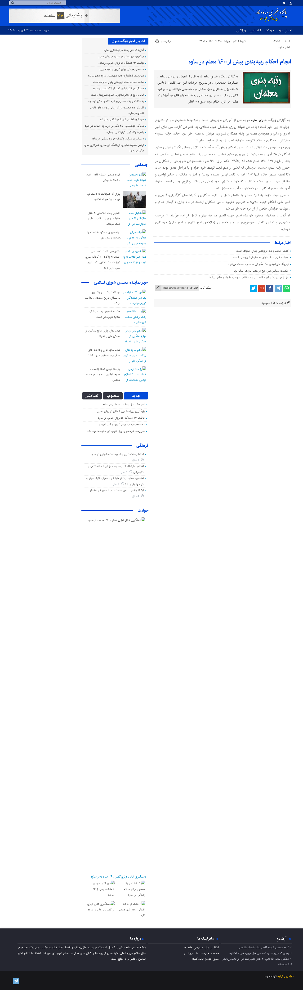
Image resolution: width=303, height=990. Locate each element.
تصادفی (91, 395)
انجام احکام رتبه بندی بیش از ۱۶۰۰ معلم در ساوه (239, 62)
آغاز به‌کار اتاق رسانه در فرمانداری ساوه (124, 50)
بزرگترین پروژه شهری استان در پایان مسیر (121, 56)
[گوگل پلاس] (261, 288)
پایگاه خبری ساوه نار (261, 120)
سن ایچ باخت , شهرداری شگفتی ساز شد (122, 119)
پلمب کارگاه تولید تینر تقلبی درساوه (125, 132)
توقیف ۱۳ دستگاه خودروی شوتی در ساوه (121, 63)
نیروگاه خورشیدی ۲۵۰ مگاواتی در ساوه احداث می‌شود (258, 264)
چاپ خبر (165, 41)
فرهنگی (142, 446)
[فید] (290, 3)
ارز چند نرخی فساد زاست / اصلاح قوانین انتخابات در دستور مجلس (102, 374)
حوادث (269, 30)
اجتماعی (141, 165)
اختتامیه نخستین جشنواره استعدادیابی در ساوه (117, 454)
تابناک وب (270, 976)
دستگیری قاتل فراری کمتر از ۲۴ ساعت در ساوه (118, 88)
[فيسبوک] (269, 288)
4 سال (136, 460)
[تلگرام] (284, 3)
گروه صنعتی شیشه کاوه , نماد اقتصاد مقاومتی (263, 947)
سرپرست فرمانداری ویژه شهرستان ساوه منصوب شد (116, 75)
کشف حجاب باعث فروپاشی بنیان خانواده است (262, 251)
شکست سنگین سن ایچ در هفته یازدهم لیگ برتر (261, 271)
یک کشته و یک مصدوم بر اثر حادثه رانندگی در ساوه (116, 101)
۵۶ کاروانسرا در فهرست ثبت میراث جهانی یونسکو (116, 490)
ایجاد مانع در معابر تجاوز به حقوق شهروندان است (261, 257)
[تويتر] (253, 288)
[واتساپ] (286, 288)
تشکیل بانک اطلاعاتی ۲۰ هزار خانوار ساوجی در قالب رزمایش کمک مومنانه (103, 218)
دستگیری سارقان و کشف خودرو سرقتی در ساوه (118, 138)
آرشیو (282, 939)
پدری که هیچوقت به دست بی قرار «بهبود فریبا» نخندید (259, 953)
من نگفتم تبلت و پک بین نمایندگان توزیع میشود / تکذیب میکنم (102, 297)
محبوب (113, 395)
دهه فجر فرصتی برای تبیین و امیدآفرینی (121, 69)
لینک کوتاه (205, 288)
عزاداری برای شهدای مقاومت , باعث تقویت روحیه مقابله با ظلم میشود (249, 277)
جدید (136, 395)
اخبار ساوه (285, 30)
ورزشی (241, 30)
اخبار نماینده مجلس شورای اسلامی (121, 282)
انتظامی (255, 30)
